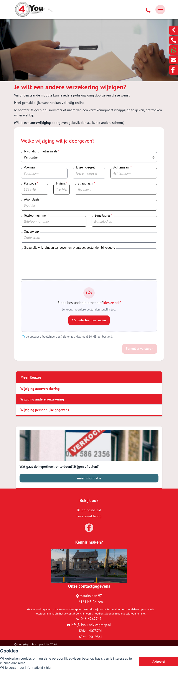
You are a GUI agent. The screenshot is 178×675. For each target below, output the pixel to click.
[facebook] (173, 70)
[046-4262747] (148, 9)
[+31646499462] (173, 50)
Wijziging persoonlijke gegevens (44, 410)
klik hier (45, 667)
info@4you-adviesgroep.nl (91, 625)
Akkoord (158, 661)
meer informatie (89, 478)
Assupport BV (40, 644)
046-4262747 (91, 618)
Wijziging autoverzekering (40, 388)
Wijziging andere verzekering (42, 399)
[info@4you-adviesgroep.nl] (173, 60)
